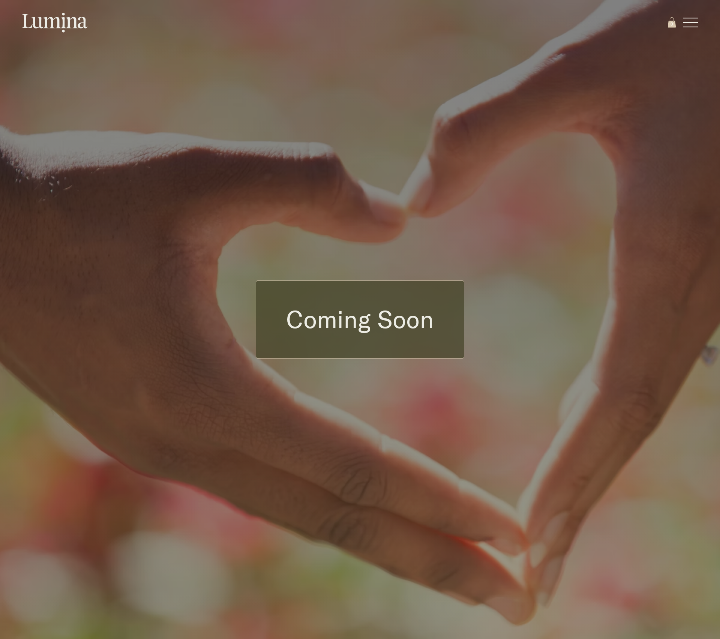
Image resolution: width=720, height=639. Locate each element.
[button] (672, 22)
